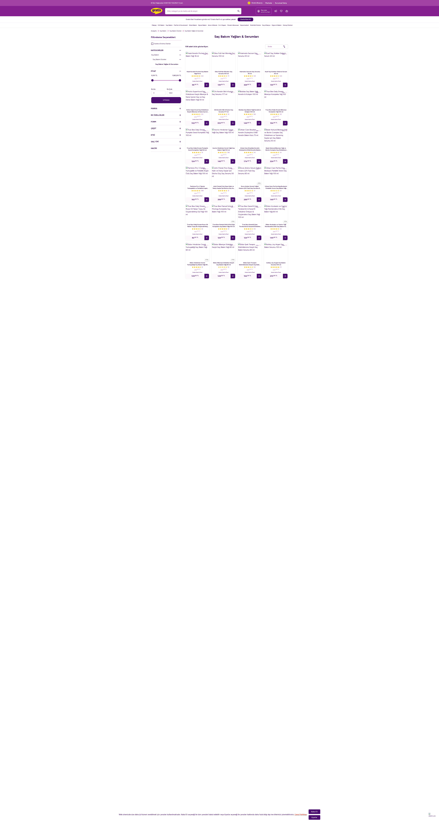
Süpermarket (244, 25)
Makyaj (154, 25)
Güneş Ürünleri (288, 25)
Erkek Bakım (193, 25)
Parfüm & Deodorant (181, 25)
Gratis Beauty (257, 3)
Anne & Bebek (212, 25)
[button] (206, 85)
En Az (153, 89)
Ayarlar (314, 817)
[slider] (152, 80)
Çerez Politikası (301, 814)
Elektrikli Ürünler (255, 25)
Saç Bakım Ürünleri (175, 31)
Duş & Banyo (266, 25)
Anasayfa (154, 31)
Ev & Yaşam (222, 25)
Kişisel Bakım (202, 25)
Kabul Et (314, 811)
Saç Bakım (169, 25)
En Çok (169, 89)
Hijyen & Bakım (276, 25)
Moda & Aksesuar (233, 25)
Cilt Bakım (161, 25)
